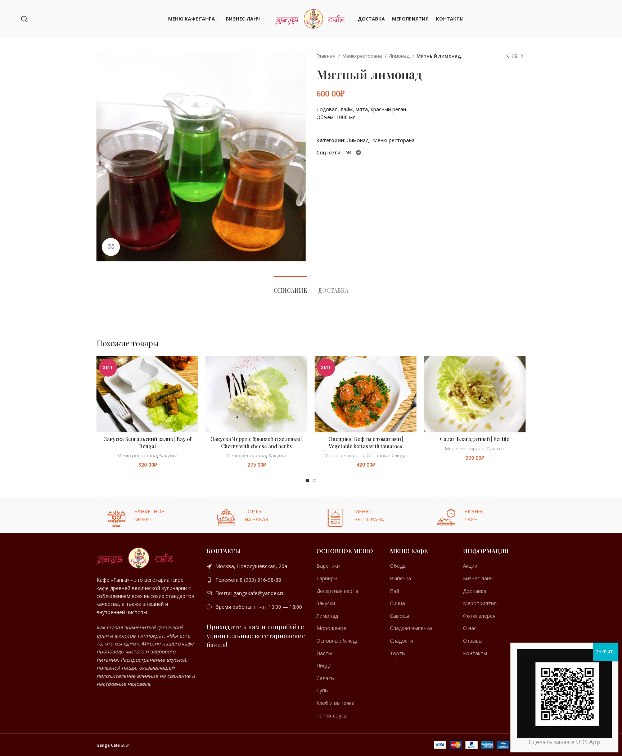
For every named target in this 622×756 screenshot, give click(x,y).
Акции (470, 565)
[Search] (24, 19)
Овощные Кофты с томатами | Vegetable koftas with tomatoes (365, 443)
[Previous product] (507, 56)
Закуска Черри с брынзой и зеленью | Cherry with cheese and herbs (256, 443)
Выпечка (400, 578)
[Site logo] (311, 18)
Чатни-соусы (331, 715)
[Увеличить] (111, 247)
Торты (398, 653)
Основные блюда (386, 455)
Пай (394, 591)
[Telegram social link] (358, 152)
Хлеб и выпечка (335, 702)
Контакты (475, 653)
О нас (470, 628)
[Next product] (522, 56)
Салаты (495, 448)
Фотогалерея (479, 615)
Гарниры (326, 578)
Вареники (328, 565)
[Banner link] (146, 515)
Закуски (168, 455)
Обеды (398, 565)
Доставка (474, 591)
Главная (326, 56)
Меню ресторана (362, 56)
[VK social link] (349, 152)
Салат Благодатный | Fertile (474, 439)
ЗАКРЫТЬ (606, 652)
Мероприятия (480, 603)
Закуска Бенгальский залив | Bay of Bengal (147, 443)
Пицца (324, 665)
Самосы (399, 615)
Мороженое (331, 628)
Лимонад (400, 56)
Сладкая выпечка (411, 628)
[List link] (256, 566)
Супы (322, 690)
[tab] (290, 287)
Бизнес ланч (478, 578)
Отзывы (472, 640)
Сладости (401, 640)
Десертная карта (337, 591)
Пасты (324, 653)
